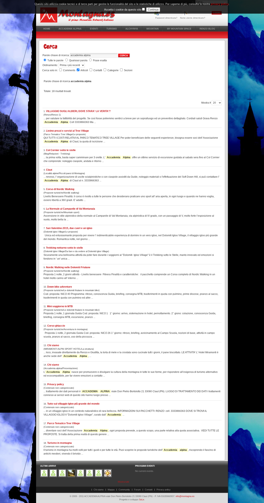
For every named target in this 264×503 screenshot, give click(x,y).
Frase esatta (100, 60)
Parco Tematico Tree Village (63, 423)
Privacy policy (55, 384)
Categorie (113, 70)
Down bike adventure (59, 286)
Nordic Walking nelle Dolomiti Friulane (68, 267)
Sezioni (128, 70)
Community (124, 489)
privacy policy (220, 4)
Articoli (84, 70)
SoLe (141, 499)
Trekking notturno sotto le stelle (64, 247)
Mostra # (206, 102)
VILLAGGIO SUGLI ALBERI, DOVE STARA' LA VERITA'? (78, 111)
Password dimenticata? (166, 18)
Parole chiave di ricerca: (56, 55)
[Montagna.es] (80, 14)
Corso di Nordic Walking (60, 189)
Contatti (98, 70)
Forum (137, 489)
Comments (69, 70)
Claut (49, 169)
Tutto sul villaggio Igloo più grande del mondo (73, 403)
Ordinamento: (50, 65)
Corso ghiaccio (56, 325)
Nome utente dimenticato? (192, 18)
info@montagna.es (185, 496)
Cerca (124, 55)
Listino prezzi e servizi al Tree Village (67, 130)
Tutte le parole (55, 60)
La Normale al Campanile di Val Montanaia (70, 208)
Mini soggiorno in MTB (60, 306)
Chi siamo (53, 345)
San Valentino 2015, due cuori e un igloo (69, 228)
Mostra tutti (123, 482)
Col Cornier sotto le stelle (61, 150)
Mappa (111, 489)
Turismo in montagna (59, 443)
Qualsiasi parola (78, 60)
